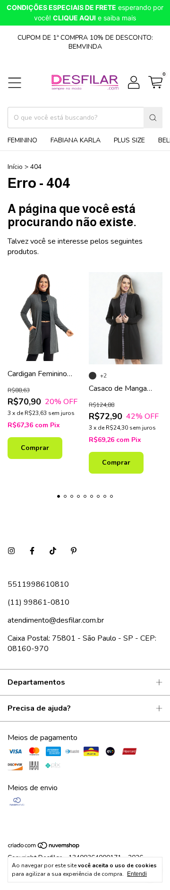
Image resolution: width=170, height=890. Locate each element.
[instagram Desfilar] (11, 551)
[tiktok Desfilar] (53, 551)
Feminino (22, 140)
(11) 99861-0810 (38, 602)
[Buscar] (153, 117)
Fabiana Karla (76, 140)
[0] (155, 83)
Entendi (137, 874)
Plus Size (129, 140)
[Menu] (15, 83)
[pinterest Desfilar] (73, 551)
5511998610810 (38, 584)
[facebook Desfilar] (32, 551)
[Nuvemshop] (44, 847)
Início (15, 166)
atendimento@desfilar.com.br (56, 620)
